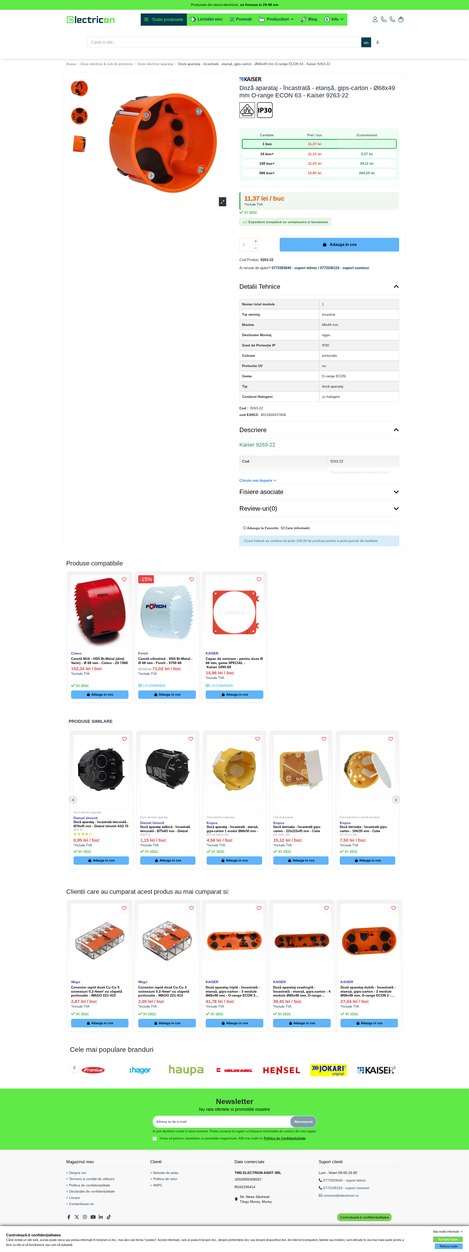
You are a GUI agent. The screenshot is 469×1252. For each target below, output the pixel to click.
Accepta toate (448, 1239)
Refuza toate (449, 1246)
